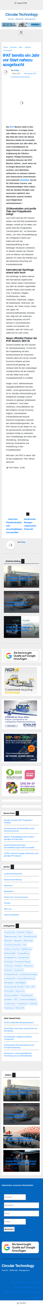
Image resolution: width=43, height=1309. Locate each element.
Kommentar (9, 1134)
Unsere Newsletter (11, 915)
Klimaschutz (28, 966)
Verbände (33, 1003)
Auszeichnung (10, 932)
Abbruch (5, 47)
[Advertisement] (21, 490)
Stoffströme (28, 47)
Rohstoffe (8, 999)
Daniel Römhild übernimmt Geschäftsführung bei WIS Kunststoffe (21, 1164)
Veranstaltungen (7, 50)
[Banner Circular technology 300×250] (20, 781)
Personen (8, 1158)
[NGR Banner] (20, 681)
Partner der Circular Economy (16, 897)
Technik (22, 574)
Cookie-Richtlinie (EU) (13, 874)
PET (33, 987)
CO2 (24, 945)
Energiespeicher (10, 957)
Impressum (8, 885)
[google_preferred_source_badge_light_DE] (21, 655)
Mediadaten (8, 891)
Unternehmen (30, 574)
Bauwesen (8, 940)
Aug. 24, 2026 (13, 609)
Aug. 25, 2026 (13, 584)
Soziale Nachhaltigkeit (27, 999)
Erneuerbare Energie (22, 961)
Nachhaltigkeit (20, 982)
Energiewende (24, 957)
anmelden (24, 180)
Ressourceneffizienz (12, 995)
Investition (18, 966)
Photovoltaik (9, 991)
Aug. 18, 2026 (12, 1168)
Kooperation (19, 970)
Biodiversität (28, 940)
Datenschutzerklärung (13, 880)
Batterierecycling (10, 936)
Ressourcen (20, 991)
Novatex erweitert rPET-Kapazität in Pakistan (19, 578)
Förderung (8, 966)
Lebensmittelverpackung (26, 978)
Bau (20, 936)
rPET (16, 999)
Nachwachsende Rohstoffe (14, 987)
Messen (27, 77)
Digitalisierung (26, 949)
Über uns (7, 909)
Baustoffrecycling (30, 936)
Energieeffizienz (23, 953)
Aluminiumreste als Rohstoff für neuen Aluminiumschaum (17, 605)
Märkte (20, 47)
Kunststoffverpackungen (28, 974)
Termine (7, 903)
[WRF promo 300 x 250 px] (20, 747)
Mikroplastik (9, 982)
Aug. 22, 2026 (12, 1144)
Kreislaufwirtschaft (17, 77)
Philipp (16, 70)
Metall (25, 599)
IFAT (34, 73)
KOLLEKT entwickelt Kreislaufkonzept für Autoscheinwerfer (18, 630)
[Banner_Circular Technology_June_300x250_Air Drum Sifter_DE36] (20, 714)
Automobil (20, 932)
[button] (39, 32)
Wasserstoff (20, 1008)
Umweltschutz (23, 1003)
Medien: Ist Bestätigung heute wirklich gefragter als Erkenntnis (21, 1140)
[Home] (4, 32)
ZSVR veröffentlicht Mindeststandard (18, 1023)
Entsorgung (28, 73)
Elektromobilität (10, 953)
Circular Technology (21, 14)
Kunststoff (9, 574)
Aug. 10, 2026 (13, 634)
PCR (27, 987)
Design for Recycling (12, 949)
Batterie (29, 932)
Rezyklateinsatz (26, 995)
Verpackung (9, 1008)
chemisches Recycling (12, 945)
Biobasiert (18, 940)
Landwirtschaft (10, 978)
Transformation (10, 1003)
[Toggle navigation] (21, 32)
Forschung (18, 599)
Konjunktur (8, 970)
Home (13, 1282)
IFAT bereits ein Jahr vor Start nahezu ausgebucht (21, 60)
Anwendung (13, 47)
